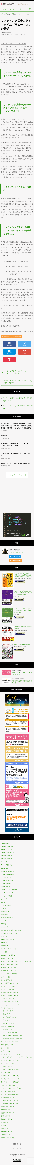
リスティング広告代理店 (8, 1091)
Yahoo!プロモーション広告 (9, 964)
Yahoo (3, 952)
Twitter (25, 345)
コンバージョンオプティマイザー (11, 1038)
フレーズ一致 (7, 1011)
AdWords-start (5, 858)
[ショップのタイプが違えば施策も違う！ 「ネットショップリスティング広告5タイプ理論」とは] (17, 731)
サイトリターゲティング (8, 1042)
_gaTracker (4, 977)
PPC (2, 924)
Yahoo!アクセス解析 (7, 955)
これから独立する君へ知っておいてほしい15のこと (16, 454)
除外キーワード (7, 1023)
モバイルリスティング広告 (9, 1075)
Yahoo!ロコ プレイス (7, 970)
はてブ (9, 353)
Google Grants (5, 883)
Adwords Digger (6, 846)
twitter (3, 942)
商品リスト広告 (5, 1119)
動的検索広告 (5, 1110)
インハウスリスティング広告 (9, 1002)
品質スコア (4, 1116)
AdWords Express (6, 852)
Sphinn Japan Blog (6, 939)
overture (3, 914)
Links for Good (5, 905)
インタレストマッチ (7, 998)
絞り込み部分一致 (8, 1017)
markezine (4, 911)
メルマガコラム (5, 1072)
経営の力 (4, 435)
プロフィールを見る (15, 552)
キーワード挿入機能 (7, 1026)
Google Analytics (6, 874)
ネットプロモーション (7, 1063)
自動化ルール (5, 1134)
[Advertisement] (17, 498)
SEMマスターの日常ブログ (9, 930)
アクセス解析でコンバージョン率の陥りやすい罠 (15, 382)
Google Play (4, 886)
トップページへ (16, 475)
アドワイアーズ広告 (7, 989)
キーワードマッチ (6, 1008)
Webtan (3, 945)
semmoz (3, 927)
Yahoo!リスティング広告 (8, 967)
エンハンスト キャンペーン (9, 1005)
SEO (2, 936)
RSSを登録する (16, 560)
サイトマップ (17, 1148)
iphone (3, 899)
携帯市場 (3, 1128)
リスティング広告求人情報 (9, 1094)
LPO (2, 908)
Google (3, 868)
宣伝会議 (3, 1122)
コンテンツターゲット (7, 1032)
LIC (2, 902)
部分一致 (5, 1020)
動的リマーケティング (9, 1100)
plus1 (2, 921)
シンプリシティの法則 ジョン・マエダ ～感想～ (18, 372)
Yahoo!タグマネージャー (8, 958)
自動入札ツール (5, 1131)
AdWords (4, 843)
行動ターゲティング (7, 1138)
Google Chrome (6, 880)
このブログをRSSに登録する (12, 336)
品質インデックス (6, 1113)
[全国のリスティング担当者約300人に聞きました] (17, 761)
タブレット (4, 1051)
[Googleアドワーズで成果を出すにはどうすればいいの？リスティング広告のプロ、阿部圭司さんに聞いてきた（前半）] (17, 805)
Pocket (9, 361)
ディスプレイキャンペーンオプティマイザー (16, 1057)
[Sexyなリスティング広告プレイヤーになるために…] (17, 706)
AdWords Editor (5, 849)
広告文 (3, 1125)
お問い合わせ (17, 1144)
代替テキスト (7, 1029)
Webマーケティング (7, 34)
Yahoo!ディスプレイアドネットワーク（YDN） (15, 961)
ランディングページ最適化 (9, 1082)
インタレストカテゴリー (8, 995)
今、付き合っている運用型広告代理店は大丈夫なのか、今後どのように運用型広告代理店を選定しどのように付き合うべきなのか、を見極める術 (16, 426)
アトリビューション (7, 986)
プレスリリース (5, 1066)
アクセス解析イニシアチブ (9, 983)
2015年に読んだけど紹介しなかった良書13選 (15, 463)
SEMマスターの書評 (7, 933)
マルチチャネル (7, 877)
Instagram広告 (5, 896)
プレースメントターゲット (9, 1069)
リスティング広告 (19, 34)
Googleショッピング (7, 893)
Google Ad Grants (6, 871)
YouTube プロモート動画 (8, 974)
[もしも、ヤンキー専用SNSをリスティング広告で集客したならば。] (17, 783)
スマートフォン (5, 1045)
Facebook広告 (5, 865)
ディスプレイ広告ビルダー (9, 1060)
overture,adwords (6, 917)
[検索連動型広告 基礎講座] (17, 831)
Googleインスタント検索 (8, 889)
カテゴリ (12, 9)
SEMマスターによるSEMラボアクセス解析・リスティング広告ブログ (22, 3)
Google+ (24, 353)
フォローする (16, 556)
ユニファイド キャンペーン (9, 1079)
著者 (21, 9)
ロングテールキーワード (8, 1103)
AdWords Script (5, 855)
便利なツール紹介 (6, 1106)
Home (4, 9)
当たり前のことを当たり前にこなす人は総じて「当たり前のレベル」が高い (16, 445)
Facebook (9, 345)
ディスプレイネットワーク (9, 1054)
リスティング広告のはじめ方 (9, 1088)
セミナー (3, 1048)
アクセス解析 (5, 980)
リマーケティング (6, 1097)
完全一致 (5, 1014)
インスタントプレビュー (8, 992)
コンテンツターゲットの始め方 (10, 1035)
